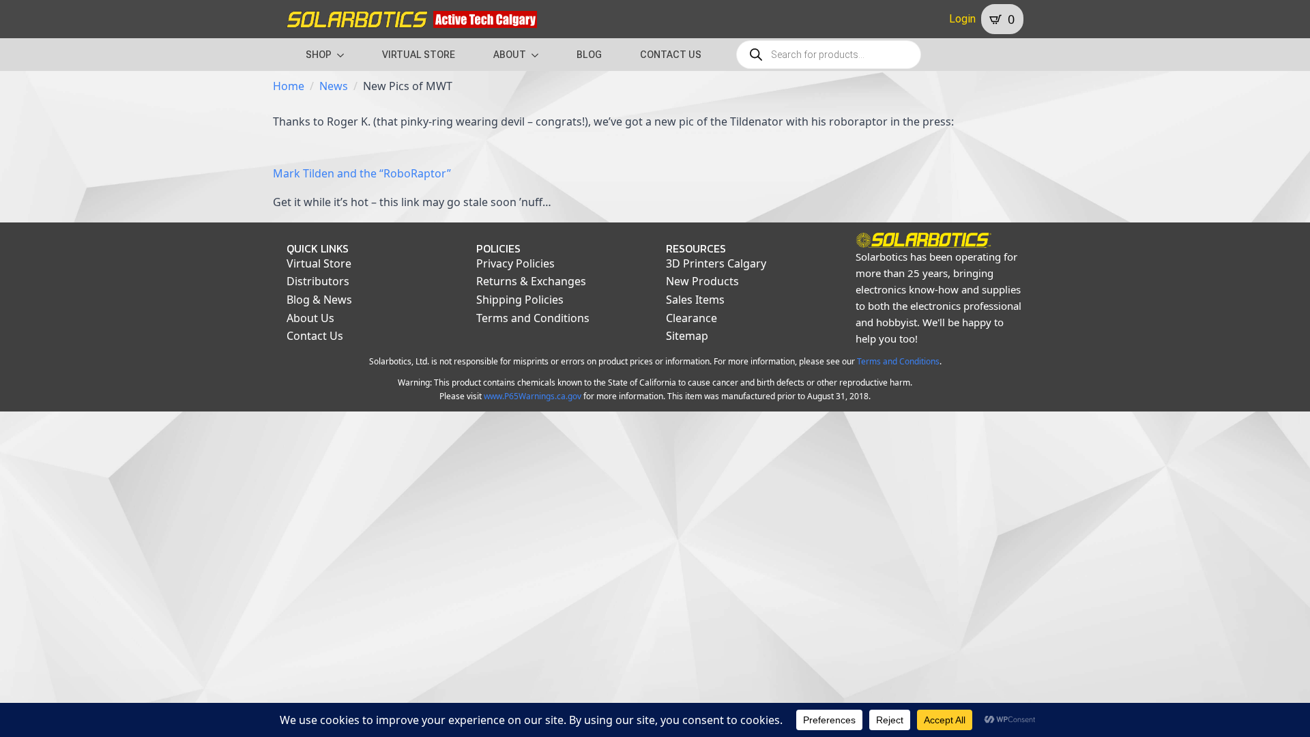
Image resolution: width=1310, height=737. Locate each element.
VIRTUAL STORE (418, 54)
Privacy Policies (515, 263)
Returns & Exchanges (531, 281)
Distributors (318, 281)
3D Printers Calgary (716, 263)
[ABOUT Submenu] (539, 54)
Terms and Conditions (533, 318)
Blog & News (319, 299)
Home (288, 85)
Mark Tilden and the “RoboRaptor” (362, 173)
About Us (310, 318)
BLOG (589, 54)
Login (962, 18)
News (333, 85)
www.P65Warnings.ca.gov (532, 396)
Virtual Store (319, 263)
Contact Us (315, 335)
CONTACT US (670, 54)
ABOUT (509, 54)
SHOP (319, 54)
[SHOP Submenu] (345, 54)
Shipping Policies (520, 299)
